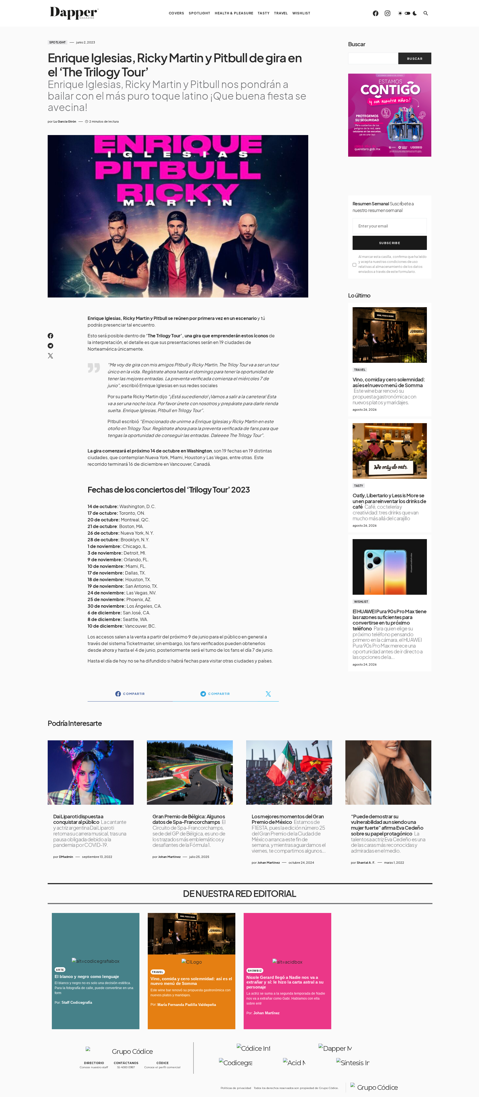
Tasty (358, 485)
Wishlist (361, 601)
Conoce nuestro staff (94, 1067)
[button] (407, 13)
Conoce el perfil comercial (162, 1067)
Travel (359, 369)
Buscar (356, 43)
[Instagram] (387, 13)
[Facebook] (375, 13)
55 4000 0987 (126, 1067)
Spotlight (57, 42)
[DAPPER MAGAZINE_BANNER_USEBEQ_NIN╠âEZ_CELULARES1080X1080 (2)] (389, 114)
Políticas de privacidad (236, 1088)
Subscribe (389, 243)
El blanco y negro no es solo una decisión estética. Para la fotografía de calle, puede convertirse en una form (94, 988)
